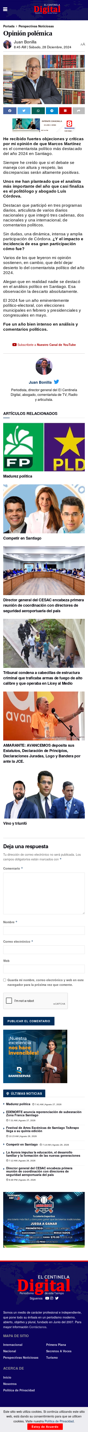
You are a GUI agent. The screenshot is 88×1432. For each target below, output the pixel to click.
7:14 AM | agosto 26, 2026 (55, 1145)
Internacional (12, 1344)
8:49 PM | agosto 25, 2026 (22, 1180)
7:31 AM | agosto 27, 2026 (21, 1120)
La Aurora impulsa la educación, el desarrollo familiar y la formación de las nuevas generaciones (43, 1154)
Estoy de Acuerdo (45, 1427)
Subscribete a (46, 344)
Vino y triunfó (15, 823)
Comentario (13, 868)
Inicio (7, 1377)
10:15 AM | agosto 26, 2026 (22, 1136)
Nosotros (10, 1384)
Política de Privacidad (19, 1390)
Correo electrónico (18, 941)
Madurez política (17, 476)
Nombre (10, 922)
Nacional (9, 1351)
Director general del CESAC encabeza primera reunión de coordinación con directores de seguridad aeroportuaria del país (43, 605)
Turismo (52, 1357)
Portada (9, 26)
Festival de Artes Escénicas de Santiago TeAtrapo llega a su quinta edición (42, 1129)
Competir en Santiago (22, 538)
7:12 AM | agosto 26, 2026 (21, 1160)
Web (6, 961)
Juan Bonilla (25, 41)
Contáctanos (37, 1327)
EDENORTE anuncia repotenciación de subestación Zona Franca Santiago (44, 1113)
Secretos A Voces (59, 1351)
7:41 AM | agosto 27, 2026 (48, 1104)
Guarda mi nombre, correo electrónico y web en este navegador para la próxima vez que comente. (45, 982)
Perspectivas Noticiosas (36, 26)
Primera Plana (56, 1344)
